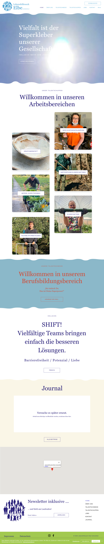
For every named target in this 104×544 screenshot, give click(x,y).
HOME (87, 500)
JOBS (87, 513)
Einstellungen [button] (76, 541)
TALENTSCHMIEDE (91, 507)
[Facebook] (53, 535)
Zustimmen (96, 541)
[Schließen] (102, 541)
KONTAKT (88, 516)
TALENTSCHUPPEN (91, 510)
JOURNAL (88, 520)
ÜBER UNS (89, 504)
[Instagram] (49, 535)
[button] (49, 7)
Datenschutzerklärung (28, 542)
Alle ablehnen (85, 541)
